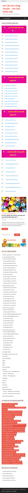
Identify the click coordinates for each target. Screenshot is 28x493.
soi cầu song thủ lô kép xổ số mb (12, 48)
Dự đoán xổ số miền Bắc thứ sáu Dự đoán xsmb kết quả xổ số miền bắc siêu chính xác (14, 425)
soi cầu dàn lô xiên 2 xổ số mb (10, 90)
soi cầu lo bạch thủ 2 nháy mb (11, 35)
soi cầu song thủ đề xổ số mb (11, 55)
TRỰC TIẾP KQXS (6, 358)
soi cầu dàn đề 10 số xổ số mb (11, 68)
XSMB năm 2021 (6, 461)
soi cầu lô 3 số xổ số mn (10, 146)
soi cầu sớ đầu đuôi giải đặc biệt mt (11, 334)
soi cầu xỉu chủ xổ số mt (11, 160)
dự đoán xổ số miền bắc (7, 418)
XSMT (3, 365)
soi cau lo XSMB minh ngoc (8, 438)
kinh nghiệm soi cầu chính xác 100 (8, 213)
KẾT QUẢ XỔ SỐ (6, 367)
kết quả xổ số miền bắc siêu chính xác (16, 429)
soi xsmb (17, 455)
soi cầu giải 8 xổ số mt (10, 167)
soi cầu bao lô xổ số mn (10, 129)
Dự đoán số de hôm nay (7, 415)
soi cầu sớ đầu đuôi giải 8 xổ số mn (10, 316)
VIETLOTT (4, 369)
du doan (4, 409)
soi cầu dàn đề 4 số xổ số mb (11, 58)
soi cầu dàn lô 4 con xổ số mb (9, 294)
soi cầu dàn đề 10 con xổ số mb (10, 283)
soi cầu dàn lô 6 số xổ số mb (10, 85)
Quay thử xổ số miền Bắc (8, 431)
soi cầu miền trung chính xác (8, 329)
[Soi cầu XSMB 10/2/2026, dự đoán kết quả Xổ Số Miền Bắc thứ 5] (14, 205)
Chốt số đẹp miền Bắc (20, 407)
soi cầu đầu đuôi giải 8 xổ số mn (12, 139)
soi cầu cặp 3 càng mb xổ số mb (10, 292)
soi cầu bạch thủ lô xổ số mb (11, 39)
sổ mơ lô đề (4, 356)
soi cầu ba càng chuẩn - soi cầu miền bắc (16, 218)
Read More (4, 228)
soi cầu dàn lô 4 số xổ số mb (11, 71)
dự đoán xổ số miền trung (8, 427)
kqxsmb (4, 429)
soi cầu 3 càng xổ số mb (9, 98)
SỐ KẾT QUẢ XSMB (6, 389)
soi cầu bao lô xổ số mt (11, 171)
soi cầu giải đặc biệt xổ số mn (11, 123)
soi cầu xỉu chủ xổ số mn (10, 120)
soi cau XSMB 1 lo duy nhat (8, 444)
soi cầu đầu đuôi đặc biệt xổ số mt (13, 187)
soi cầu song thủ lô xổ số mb (11, 42)
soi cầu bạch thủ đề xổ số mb (11, 52)
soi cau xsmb (17, 442)
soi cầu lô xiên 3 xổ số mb (8, 296)
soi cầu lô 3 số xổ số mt (11, 191)
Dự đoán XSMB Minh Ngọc (8, 417)
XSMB (3, 360)
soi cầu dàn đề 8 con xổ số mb (9, 281)
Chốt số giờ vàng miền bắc (8, 405)
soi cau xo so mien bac (7, 442)
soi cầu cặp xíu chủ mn (8, 325)
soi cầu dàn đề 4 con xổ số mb (9, 276)
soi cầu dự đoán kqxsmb (7, 448)
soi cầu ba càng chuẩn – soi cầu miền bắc (11, 8)
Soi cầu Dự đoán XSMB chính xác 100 (10, 450)
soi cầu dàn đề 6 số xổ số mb (11, 61)
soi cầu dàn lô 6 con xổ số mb (9, 305)
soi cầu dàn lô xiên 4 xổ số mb (10, 96)
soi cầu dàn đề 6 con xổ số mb (9, 278)
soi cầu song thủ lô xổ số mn (11, 136)
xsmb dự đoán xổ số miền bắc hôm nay (10, 459)
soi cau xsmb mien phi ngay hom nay (10, 446)
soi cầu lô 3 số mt (7, 349)
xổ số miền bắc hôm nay (16, 463)
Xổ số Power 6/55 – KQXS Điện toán (11, 371)
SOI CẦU (4, 380)
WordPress (9, 491)
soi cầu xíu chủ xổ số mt (8, 336)
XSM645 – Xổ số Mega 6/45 (9, 375)
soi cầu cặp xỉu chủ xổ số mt (12, 175)
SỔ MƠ (4, 382)
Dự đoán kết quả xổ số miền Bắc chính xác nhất (12, 411)
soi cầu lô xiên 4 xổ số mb (8, 289)
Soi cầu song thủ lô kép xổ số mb (10, 265)
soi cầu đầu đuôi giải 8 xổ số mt (13, 183)
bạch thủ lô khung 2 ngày (7, 396)
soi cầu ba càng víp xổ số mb (9, 267)
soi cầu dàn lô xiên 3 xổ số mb (10, 93)
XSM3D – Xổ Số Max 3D (8, 373)
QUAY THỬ (5, 387)
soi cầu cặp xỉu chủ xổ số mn (11, 133)
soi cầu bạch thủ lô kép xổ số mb (12, 45)
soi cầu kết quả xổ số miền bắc (8, 452)
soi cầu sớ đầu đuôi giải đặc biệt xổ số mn (12, 314)
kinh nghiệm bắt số (6, 351)
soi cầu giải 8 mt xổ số (8, 347)
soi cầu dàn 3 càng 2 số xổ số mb (11, 101)
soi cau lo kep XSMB (19, 431)
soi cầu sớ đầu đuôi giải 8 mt (9, 331)
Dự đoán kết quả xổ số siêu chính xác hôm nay (11, 413)
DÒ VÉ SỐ (4, 385)
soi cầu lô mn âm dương (7, 454)
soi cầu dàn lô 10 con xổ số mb (9, 287)
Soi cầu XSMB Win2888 (7, 455)
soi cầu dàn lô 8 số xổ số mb (10, 88)
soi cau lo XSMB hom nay (7, 437)
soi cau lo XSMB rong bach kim (9, 440)
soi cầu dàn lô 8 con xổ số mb (9, 303)
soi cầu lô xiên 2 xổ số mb (8, 298)
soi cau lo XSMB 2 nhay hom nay (9, 433)
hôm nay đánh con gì (20, 427)
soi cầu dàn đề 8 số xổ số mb (11, 65)
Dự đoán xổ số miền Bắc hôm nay (9, 422)
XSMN (3, 363)
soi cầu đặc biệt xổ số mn (8, 320)
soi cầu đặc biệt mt (7, 345)
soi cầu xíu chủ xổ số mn (8, 309)
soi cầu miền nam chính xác (8, 307)
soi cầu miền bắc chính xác (8, 285)
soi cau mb (20, 440)
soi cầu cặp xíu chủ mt (8, 342)
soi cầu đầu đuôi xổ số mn (11, 142)
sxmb (23, 455)
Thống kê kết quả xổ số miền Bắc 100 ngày (11, 457)
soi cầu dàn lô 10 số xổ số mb (10, 103)
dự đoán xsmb (17, 415)
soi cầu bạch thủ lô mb (8, 274)
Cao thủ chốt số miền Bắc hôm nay (9, 403)
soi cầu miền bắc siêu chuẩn (8, 257)
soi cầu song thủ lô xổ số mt (12, 179)
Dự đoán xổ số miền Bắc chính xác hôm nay (11, 420)
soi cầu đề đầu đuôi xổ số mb (10, 106)
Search (17, 234)
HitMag (14, 491)
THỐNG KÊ (4, 378)
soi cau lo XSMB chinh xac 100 (9, 435)
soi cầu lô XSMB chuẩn (19, 454)
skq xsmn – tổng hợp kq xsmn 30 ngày (11, 393)
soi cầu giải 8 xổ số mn (10, 126)
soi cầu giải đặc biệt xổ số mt (12, 164)
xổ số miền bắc (6, 463)
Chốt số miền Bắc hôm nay (8, 407)
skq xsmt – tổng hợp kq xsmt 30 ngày (11, 391)
